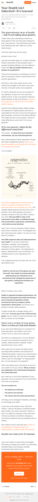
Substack (12, 500)
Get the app (26, 497)
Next (32, 486)
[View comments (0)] (9, 28)
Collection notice (29, 493)
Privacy (18, 493)
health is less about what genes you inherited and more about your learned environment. (18, 144)
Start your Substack (15, 497)
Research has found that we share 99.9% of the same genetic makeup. (18, 101)
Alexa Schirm (9, 22)
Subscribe (28, 2)
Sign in (34, 2)
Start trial (19, 474)
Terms (22, 493)
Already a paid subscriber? (19, 478)
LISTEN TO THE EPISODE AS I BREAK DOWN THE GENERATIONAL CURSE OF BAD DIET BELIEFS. (18, 427)
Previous (6, 486)
